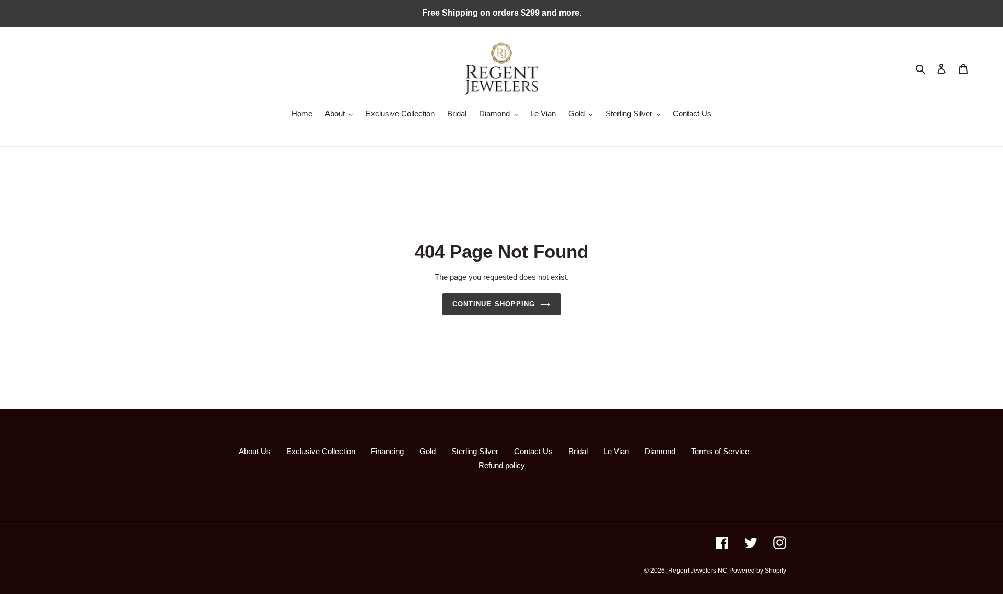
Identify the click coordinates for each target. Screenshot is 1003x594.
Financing (387, 451)
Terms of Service (720, 451)
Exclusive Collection (320, 451)
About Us (255, 451)
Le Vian (616, 451)
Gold (427, 451)
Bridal (578, 451)
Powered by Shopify (757, 570)
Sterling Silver (474, 451)
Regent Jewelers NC (697, 570)
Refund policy (502, 465)
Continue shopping (493, 304)
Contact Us (533, 451)
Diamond (660, 451)
